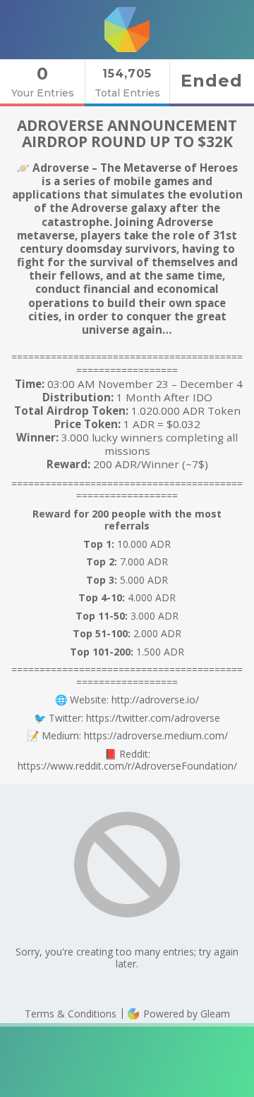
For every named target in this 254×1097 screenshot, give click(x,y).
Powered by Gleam (185, 1013)
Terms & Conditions (70, 1013)
